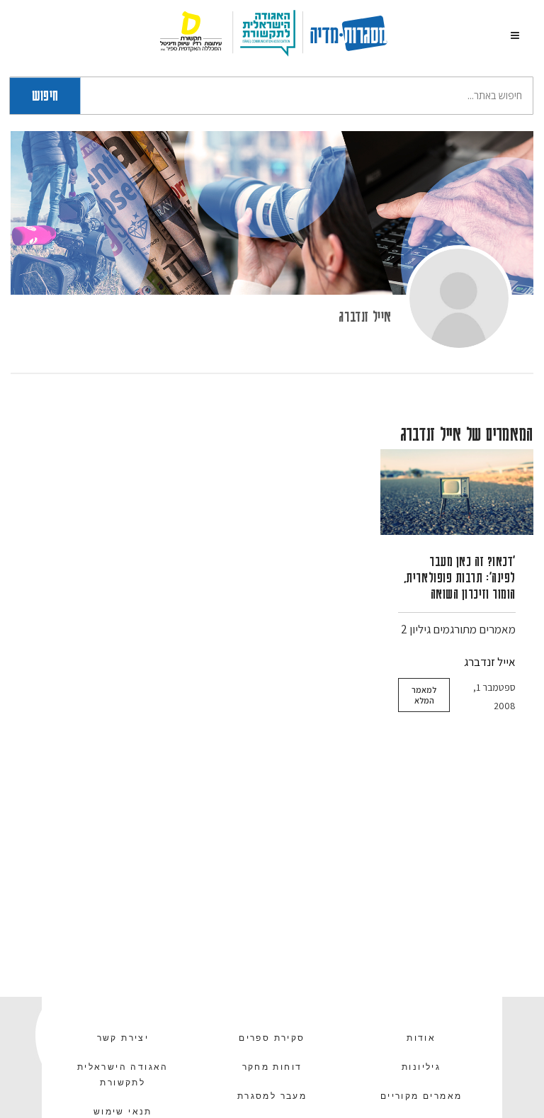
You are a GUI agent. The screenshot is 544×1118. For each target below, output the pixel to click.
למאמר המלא (424, 695)
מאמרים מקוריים (421, 1096)
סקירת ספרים (272, 1038)
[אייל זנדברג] (459, 298)
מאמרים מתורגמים (474, 629)
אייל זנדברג (365, 315)
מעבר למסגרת (272, 1096)
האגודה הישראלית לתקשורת (123, 1075)
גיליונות (421, 1067)
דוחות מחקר (272, 1067)
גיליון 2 (416, 629)
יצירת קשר (123, 1038)
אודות (421, 1038)
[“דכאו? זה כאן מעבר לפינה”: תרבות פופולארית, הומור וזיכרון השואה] (456, 492)
